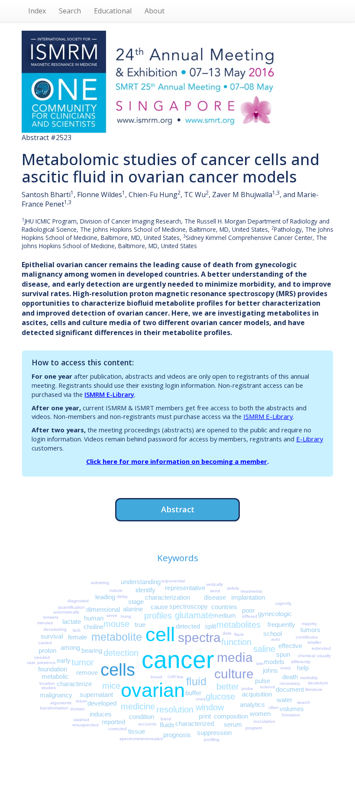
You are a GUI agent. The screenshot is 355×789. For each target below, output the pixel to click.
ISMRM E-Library (109, 394)
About (155, 11)
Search (70, 11)
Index (37, 11)
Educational (113, 11)
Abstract (177, 509)
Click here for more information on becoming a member (176, 461)
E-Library (309, 438)
